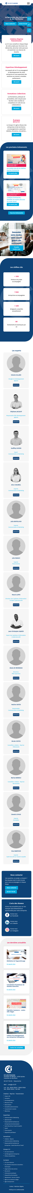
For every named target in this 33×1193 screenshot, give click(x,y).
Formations (6, 1136)
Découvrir (16, 55)
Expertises (6, 1115)
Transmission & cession (10, 1109)
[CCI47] (12, 3)
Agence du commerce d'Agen (12, 1179)
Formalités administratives (11, 1106)
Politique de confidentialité (16, 1189)
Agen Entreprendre (9, 1181)
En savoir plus (13, 173)
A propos (6, 1160)
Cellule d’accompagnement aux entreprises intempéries (15, 1036)
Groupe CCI (6, 1149)
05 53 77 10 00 (23, 24)
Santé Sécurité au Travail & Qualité (13, 1126)
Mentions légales (19, 1186)
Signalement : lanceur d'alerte (12, 1177)
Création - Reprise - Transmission (13, 1094)
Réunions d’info (8, 1102)
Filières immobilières (10, 1156)
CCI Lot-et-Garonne (9, 1151)
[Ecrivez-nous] (29, 24)
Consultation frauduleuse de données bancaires (15, 985)
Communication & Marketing (12, 1117)
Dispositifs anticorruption (11, 1175)
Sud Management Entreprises (12, 1154)
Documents (7, 1171)
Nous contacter (10, 24)
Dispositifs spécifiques (10, 1132)
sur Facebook (14, 916)
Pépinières (7, 1111)
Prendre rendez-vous (16, 248)
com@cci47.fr (12, 1084)
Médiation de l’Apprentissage (16, 961)
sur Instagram (14, 931)
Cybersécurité (8, 1119)
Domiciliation (8, 1104)
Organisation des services (11, 1169)
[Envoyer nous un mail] (29, 18)
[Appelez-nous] (29, 30)
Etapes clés (7, 1096)
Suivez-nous (14, 914)
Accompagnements (9, 1100)
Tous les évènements (16, 213)
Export (6, 1128)
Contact (11, 1186)
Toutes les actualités (16, 1047)
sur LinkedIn (14, 923)
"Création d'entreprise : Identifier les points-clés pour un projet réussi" (16, 199)
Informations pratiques (10, 1173)
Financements (8, 1130)
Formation (7, 1098)
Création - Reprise (9, 1139)
